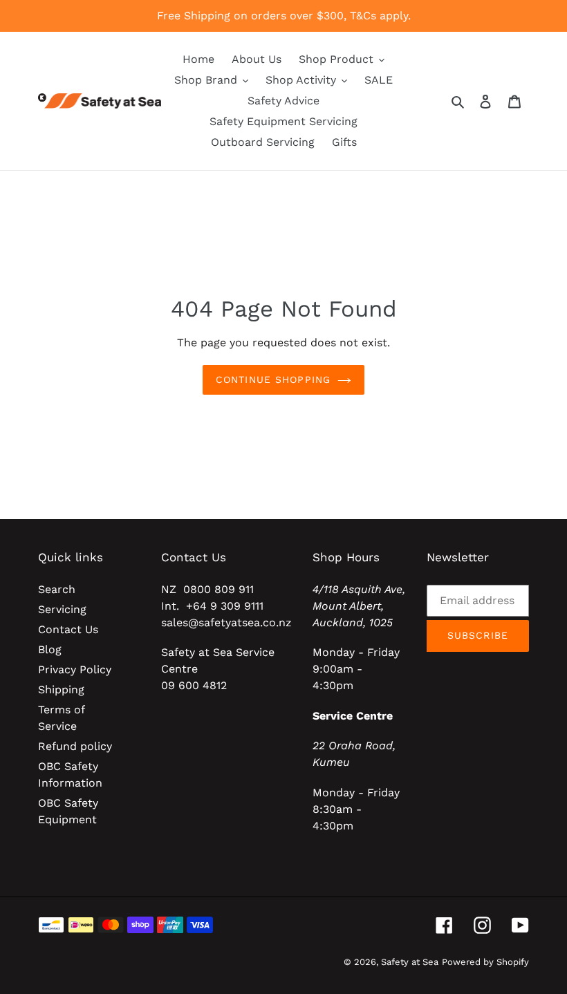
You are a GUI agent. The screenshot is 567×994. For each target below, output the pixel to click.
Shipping (61, 689)
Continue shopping (273, 379)
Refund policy (75, 746)
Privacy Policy (74, 669)
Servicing (62, 609)
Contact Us (68, 629)
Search (56, 589)
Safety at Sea (409, 962)
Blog (50, 649)
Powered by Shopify (485, 962)
